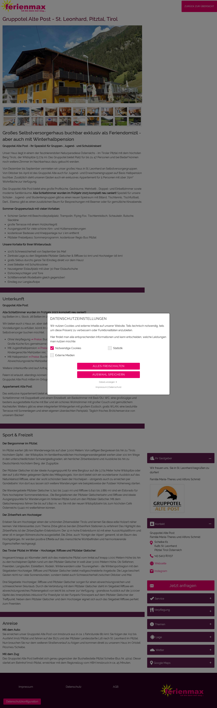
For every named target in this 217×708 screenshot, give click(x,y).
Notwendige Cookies (68, 348)
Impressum (101, 387)
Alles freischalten (108, 366)
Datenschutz (115, 387)
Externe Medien (65, 355)
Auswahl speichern (108, 374)
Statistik (118, 348)
